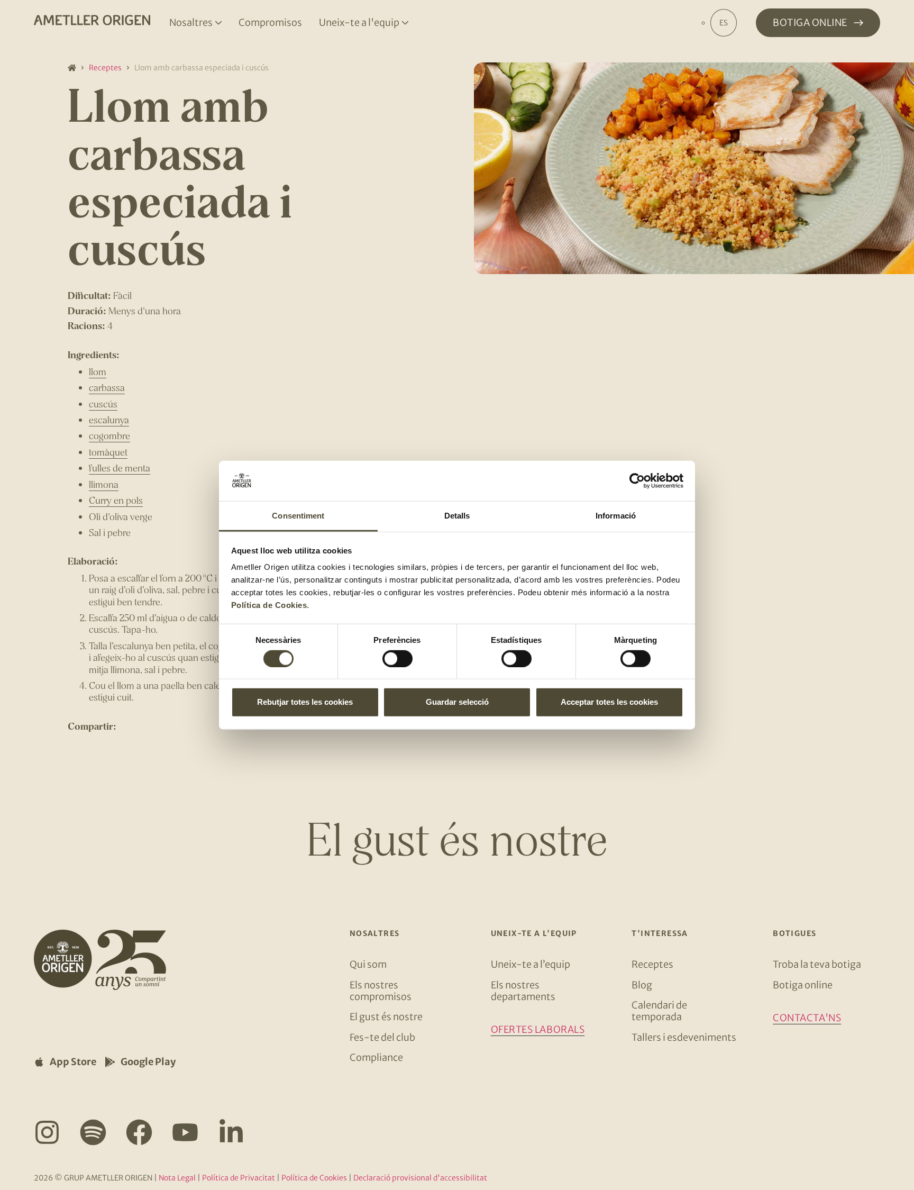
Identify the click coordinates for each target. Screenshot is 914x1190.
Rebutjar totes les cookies (305, 701)
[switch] (397, 658)
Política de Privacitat (238, 1178)
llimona (103, 484)
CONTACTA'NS (807, 1018)
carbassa (107, 387)
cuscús (103, 404)
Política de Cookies (269, 605)
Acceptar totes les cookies (609, 701)
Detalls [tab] (457, 515)
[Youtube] (185, 1132)
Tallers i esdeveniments (684, 1037)
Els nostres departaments (523, 991)
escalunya (109, 419)
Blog (642, 985)
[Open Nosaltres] (218, 23)
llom (97, 371)
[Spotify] (93, 1132)
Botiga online (803, 985)
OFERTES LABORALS (538, 1029)
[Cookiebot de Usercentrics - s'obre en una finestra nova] (637, 481)
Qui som (368, 964)
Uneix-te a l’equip (530, 964)
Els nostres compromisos (381, 991)
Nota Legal (177, 1178)
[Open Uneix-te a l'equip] (405, 23)
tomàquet (108, 452)
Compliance (376, 1057)
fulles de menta (119, 468)
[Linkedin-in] (231, 1132)
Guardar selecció (457, 701)
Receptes (105, 67)
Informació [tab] (616, 515)
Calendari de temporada (659, 1011)
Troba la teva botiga (817, 964)
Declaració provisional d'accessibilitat (420, 1178)
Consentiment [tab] (298, 515)
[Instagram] (47, 1132)
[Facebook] (139, 1132)
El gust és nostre (386, 1017)
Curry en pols (116, 500)
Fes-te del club (382, 1037)
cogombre (109, 435)
